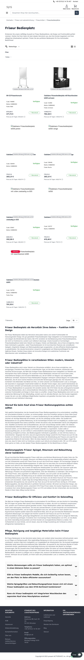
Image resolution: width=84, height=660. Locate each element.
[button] (76, 655)
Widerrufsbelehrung (12, 628)
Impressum (9, 624)
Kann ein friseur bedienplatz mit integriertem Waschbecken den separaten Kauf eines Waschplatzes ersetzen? (36, 594)
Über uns (8, 635)
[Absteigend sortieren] (6, 46)
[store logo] (14, 7)
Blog (45, 628)
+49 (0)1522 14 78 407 (63, 1)
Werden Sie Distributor (51, 624)
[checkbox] (72, 46)
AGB (6, 621)
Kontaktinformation (11, 632)
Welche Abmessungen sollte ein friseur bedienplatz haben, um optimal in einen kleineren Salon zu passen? (39, 566)
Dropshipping (48, 621)
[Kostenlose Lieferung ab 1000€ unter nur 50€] (23, 137)
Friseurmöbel (40, 20)
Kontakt (75, 1)
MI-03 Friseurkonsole (14, 95)
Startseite (9, 20)
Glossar (46, 632)
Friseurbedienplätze (53, 20)
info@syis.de (28, 634)
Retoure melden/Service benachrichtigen (10, 641)
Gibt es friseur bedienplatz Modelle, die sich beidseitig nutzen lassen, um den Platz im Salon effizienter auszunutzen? (39, 576)
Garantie (8, 617)
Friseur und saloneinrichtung (24, 20)
